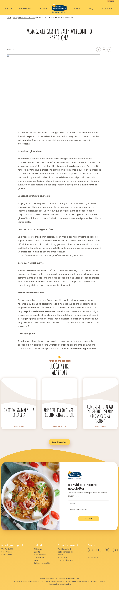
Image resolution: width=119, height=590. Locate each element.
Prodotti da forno (65, 560)
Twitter (104, 49)
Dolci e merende (65, 552)
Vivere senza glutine (26, 18)
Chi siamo (43, 8)
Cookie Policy (65, 584)
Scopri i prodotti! (60, 442)
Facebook (98, 49)
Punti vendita (25, 8)
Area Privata (93, 557)
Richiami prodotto (42, 563)
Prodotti (8, 8)
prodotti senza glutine (81, 203)
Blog (91, 8)
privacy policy (82, 510)
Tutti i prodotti (64, 549)
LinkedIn (90, 550)
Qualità (76, 8)
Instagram (107, 550)
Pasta (60, 554)
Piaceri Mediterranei (59, 8)
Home (9, 18)
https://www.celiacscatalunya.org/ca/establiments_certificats (51, 255)
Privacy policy (53, 584)
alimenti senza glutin (56, 181)
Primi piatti (62, 557)
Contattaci (107, 8)
